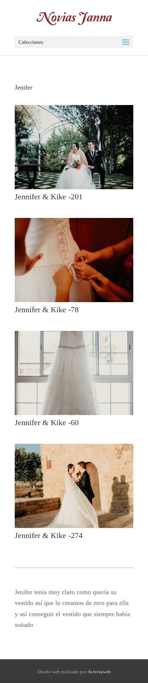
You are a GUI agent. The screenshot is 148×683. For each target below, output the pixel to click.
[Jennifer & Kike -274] (74, 528)
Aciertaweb (99, 671)
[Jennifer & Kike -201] (74, 189)
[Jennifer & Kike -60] (74, 415)
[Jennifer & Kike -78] (74, 302)
